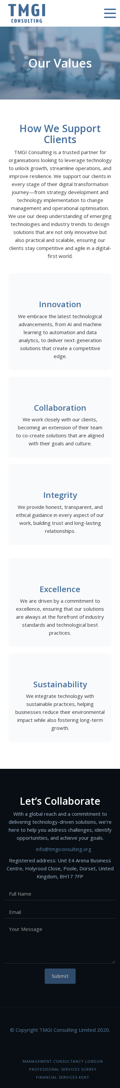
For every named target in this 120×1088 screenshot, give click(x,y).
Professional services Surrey (63, 1069)
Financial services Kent (62, 1077)
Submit (60, 976)
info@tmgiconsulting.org (63, 849)
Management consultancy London (63, 1061)
